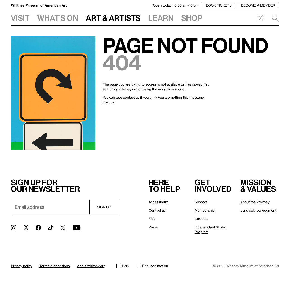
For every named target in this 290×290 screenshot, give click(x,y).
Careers (201, 219)
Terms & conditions (54, 266)
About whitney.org (91, 266)
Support (201, 202)
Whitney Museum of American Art (39, 5)
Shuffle (260, 18)
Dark (125, 266)
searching (110, 89)
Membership (205, 210)
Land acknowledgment (258, 210)
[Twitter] (63, 227)
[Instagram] (13, 227)
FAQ (152, 219)
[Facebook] (38, 227)
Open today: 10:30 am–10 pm (175, 5)
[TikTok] (51, 227)
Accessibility (158, 202)
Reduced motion (155, 266)
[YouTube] (76, 227)
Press (153, 227)
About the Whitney (255, 202)
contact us (131, 97)
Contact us (157, 210)
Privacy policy (21, 266)
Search (273, 18)
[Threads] (26, 227)
